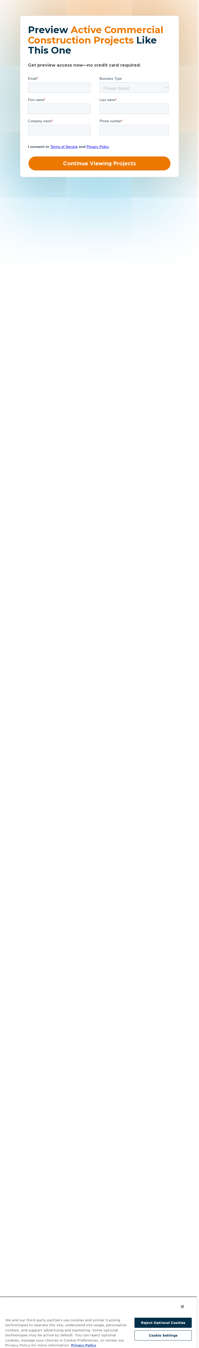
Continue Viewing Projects (99, 163)
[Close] (182, 1306)
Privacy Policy (83, 1345)
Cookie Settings (163, 1335)
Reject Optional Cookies (163, 1323)
